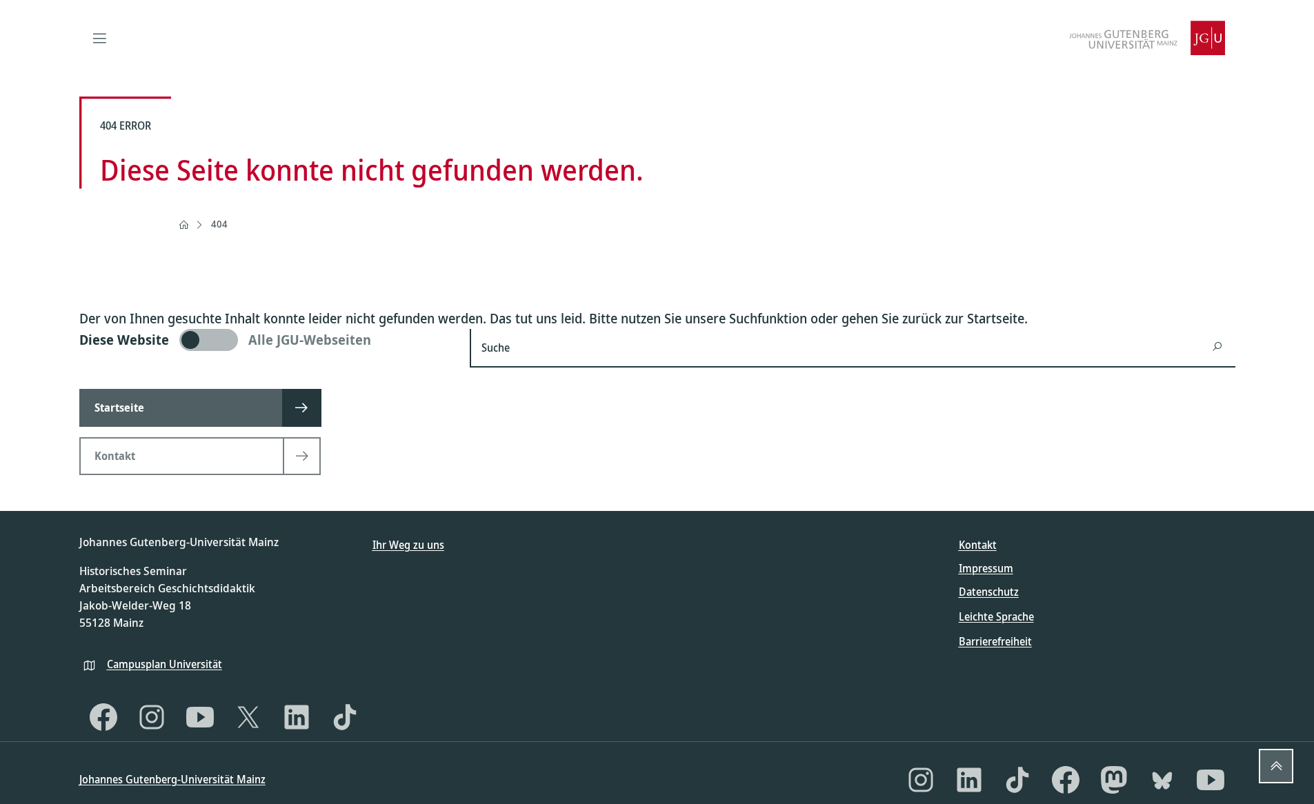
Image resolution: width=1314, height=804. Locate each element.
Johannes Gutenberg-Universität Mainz (172, 779)
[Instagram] (152, 717)
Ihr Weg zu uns (408, 544)
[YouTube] (200, 717)
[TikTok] (345, 717)
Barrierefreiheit (995, 641)
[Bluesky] (1162, 780)
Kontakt (978, 544)
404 (219, 223)
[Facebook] (103, 717)
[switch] (266, 340)
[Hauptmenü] (100, 38)
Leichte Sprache (996, 616)
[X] (248, 717)
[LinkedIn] (296, 717)
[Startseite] (183, 224)
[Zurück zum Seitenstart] (1276, 766)
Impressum (986, 568)
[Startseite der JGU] (1147, 38)
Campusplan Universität (164, 664)
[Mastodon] (1114, 780)
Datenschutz (989, 591)
